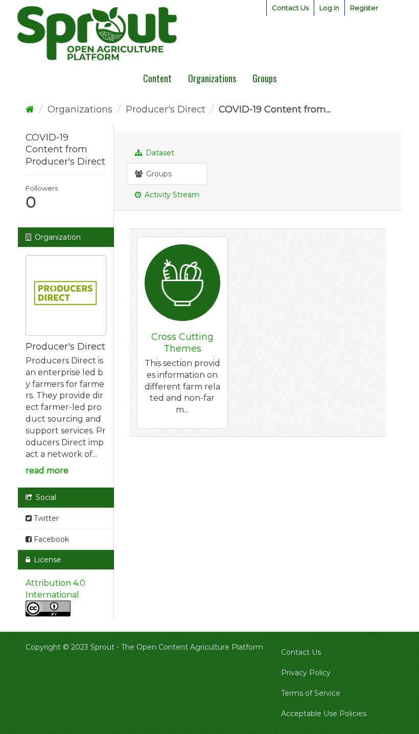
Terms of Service (310, 693)
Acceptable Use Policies (323, 713)
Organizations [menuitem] (212, 78)
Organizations (80, 109)
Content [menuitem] (157, 78)
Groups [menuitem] (264, 78)
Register (364, 8)
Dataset (159, 152)
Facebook (50, 539)
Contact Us (290, 8)
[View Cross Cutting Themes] (182, 333)
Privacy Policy (306, 672)
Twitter (45, 518)
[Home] (30, 109)
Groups (158, 173)
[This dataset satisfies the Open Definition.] (48, 608)
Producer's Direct (165, 109)
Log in (329, 8)
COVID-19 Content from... (275, 109)
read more (47, 470)
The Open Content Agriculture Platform (192, 647)
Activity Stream (171, 194)
